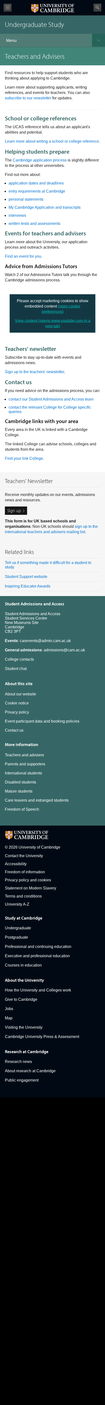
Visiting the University (23, 1027)
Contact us (14, 730)
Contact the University (24, 856)
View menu (7, 8)
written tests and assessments (34, 223)
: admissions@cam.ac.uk (45, 650)
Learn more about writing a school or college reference (52, 141)
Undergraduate (18, 928)
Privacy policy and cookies (28, 880)
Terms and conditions (23, 896)
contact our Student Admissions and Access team (51, 399)
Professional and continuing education (38, 946)
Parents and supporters (25, 764)
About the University (24, 980)
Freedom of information (25, 872)
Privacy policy (17, 712)
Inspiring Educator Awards (27, 586)
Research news (18, 1062)
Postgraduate (16, 937)
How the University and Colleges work (38, 990)
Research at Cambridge (26, 1051)
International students (23, 773)
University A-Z (17, 904)
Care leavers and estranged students (37, 800)
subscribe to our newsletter (28, 98)
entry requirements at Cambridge (37, 191)
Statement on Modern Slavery (30, 888)
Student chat (16, 669)
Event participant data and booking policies (42, 721)
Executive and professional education (37, 956)
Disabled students (20, 782)
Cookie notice (17, 703)
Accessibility (16, 864)
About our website (20, 694)
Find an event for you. (23, 256)
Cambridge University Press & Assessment (42, 1037)
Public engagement (22, 1080)
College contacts (19, 659)
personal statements (26, 199)
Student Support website (26, 577)
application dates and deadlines (36, 183)
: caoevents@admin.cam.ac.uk (38, 641)
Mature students (18, 791)
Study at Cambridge (23, 918)
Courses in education (23, 965)
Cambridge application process (40, 160)
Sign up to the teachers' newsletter (34, 372)
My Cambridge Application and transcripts (45, 207)
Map (8, 1018)
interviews (17, 215)
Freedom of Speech (22, 809)
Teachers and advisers (24, 755)
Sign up (14, 510)
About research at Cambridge (30, 1071)
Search (97, 8)
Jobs (9, 1009)
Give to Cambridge (21, 999)
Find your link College (24, 458)
